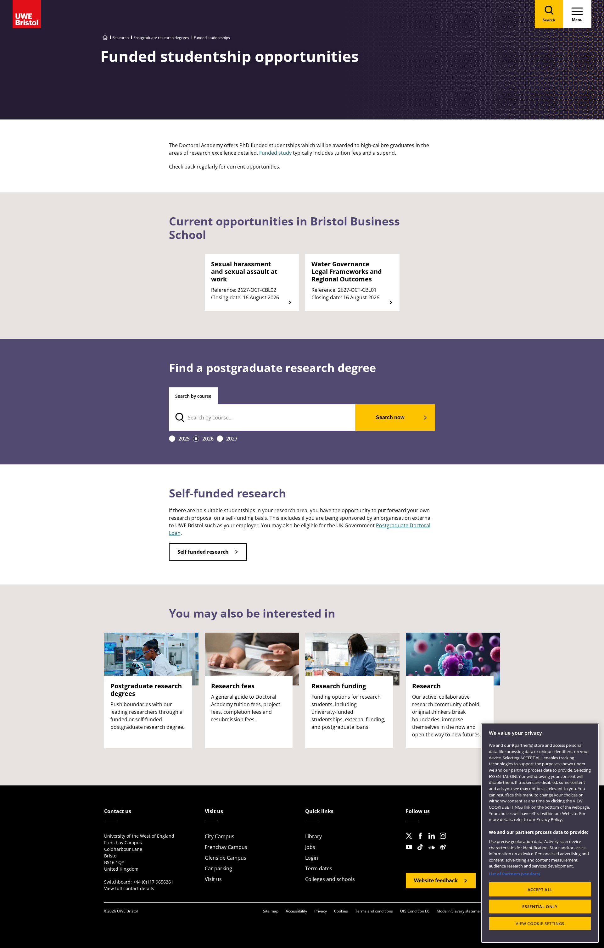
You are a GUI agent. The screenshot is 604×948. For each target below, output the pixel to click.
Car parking (218, 868)
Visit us (213, 879)
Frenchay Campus (226, 847)
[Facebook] (422, 840)
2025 (184, 438)
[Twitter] (411, 840)
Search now (390, 417)
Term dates (318, 868)
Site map (270, 911)
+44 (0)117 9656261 (153, 882)
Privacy (320, 911)
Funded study (275, 152)
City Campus (219, 836)
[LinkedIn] (433, 840)
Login (311, 857)
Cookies (341, 911)
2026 (208, 438)
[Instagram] (445, 840)
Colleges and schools (330, 879)
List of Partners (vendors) (514, 874)
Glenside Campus (225, 857)
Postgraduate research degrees (161, 37)
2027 (232, 438)
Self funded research (203, 551)
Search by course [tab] (193, 396)
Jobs (310, 847)
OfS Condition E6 (414, 911)
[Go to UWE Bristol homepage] (105, 37)
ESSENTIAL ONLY (539, 906)
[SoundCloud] (433, 852)
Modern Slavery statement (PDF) (465, 911)
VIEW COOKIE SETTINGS (540, 923)
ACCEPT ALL (540, 889)
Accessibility (296, 911)
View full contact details (129, 888)
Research (120, 37)
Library (313, 836)
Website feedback (436, 880)
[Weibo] (445, 852)
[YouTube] (411, 852)
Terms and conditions (374, 911)
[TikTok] (422, 852)
